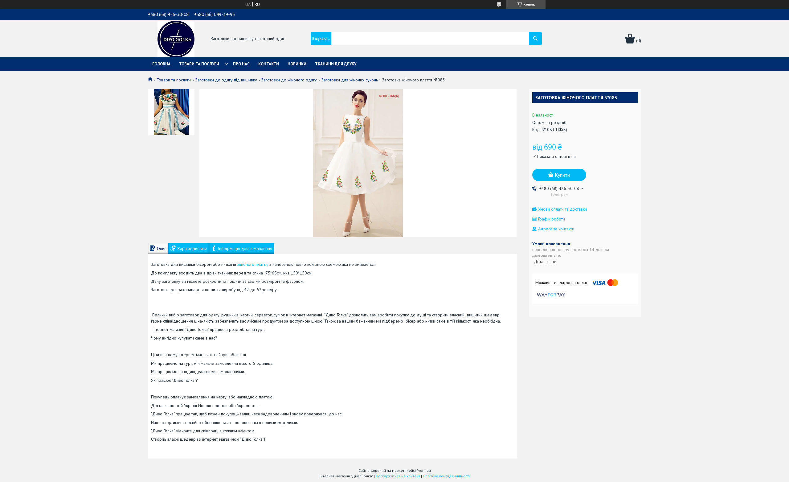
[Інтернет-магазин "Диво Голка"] (175, 39)
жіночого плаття (252, 264)
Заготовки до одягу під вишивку (226, 80)
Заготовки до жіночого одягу (289, 80)
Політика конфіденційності (446, 476)
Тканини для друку (335, 64)
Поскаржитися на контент (398, 476)
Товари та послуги (199, 64)
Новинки (297, 64)
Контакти (268, 64)
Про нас (241, 64)
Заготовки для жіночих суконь (349, 80)
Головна (161, 64)
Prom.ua (424, 470)
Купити (562, 175)
